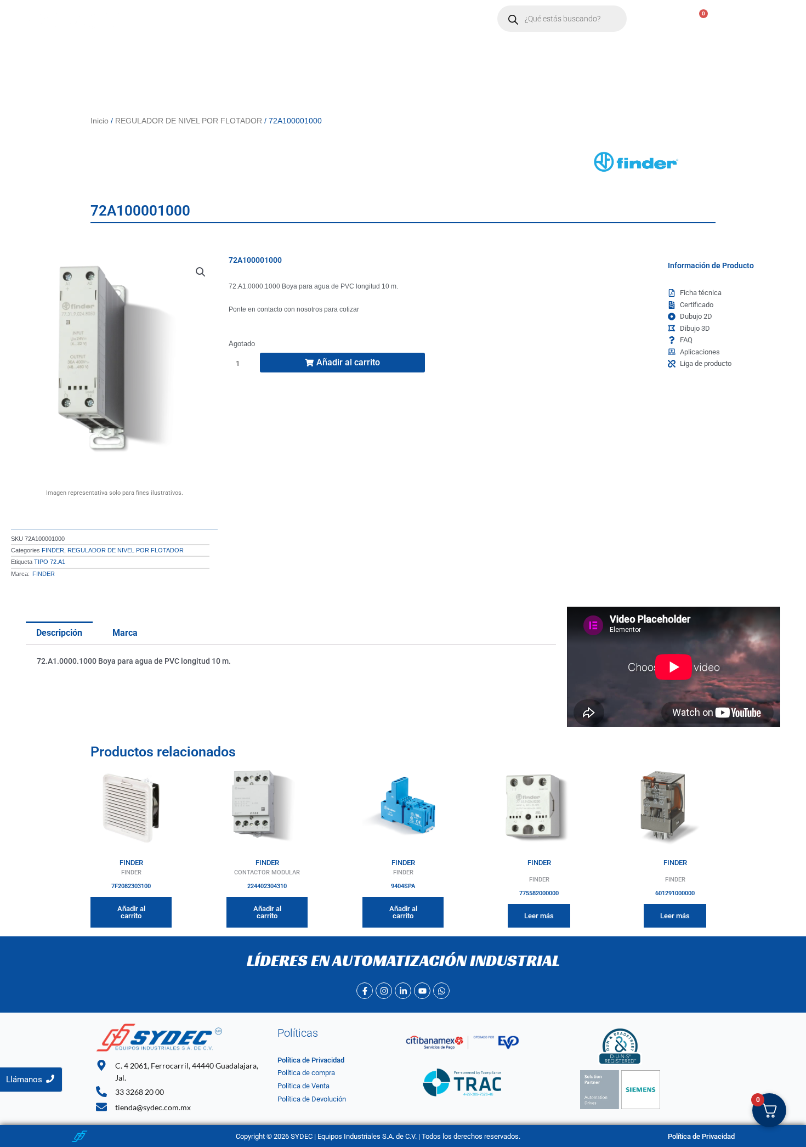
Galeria (440, 19)
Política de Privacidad (310, 1060)
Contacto (337, 19)
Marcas (276, 19)
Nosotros (226, 19)
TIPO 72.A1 (49, 561)
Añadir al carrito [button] (131, 912)
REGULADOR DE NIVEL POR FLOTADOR (188, 120)
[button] (281, 19)
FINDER (53, 550)
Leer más (539, 916)
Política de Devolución (311, 1099)
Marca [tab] (125, 633)
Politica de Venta (303, 1086)
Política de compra (306, 1073)
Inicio (180, 19)
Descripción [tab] (59, 633)
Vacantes (390, 19)
